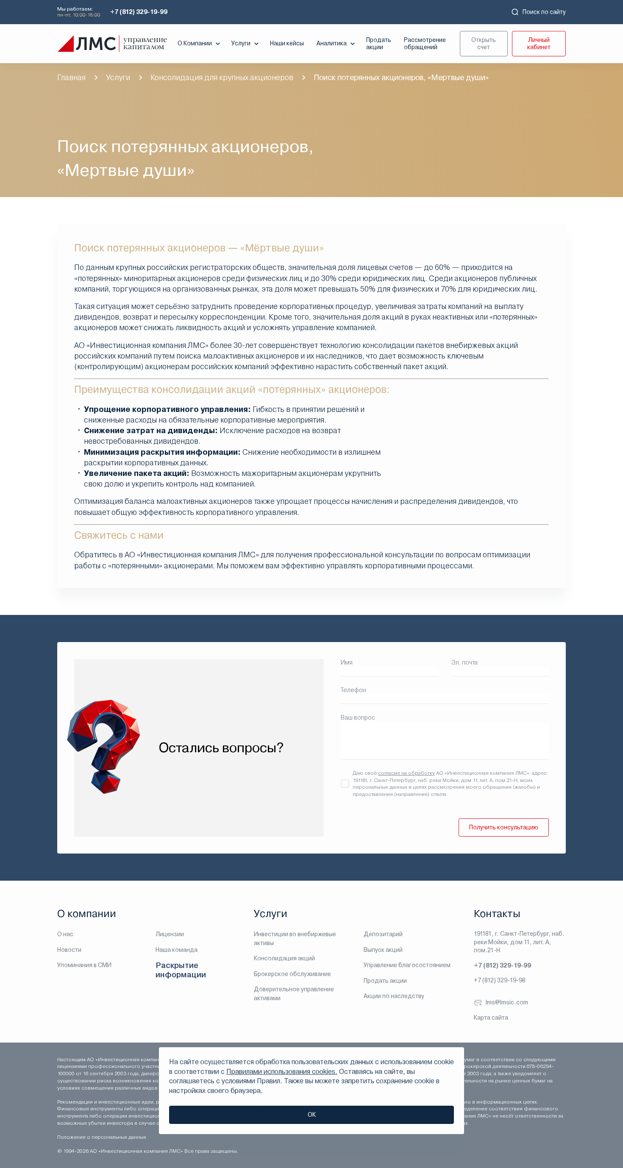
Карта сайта (491, 1017)
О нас (65, 934)
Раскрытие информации (181, 970)
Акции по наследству (394, 996)
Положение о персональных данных (101, 1137)
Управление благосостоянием (407, 965)
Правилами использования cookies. (281, 1072)
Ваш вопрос (358, 717)
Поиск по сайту (544, 11)
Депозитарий (383, 934)
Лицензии (170, 934)
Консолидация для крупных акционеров (221, 77)
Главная (71, 77)
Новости (69, 949)
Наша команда (176, 949)
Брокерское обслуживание (292, 974)
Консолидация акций (284, 958)
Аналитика (332, 43)
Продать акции (378, 43)
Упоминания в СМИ (84, 965)
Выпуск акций (383, 949)
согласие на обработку (406, 773)
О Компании (195, 43)
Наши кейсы (287, 43)
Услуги (240, 43)
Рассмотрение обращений (425, 43)
